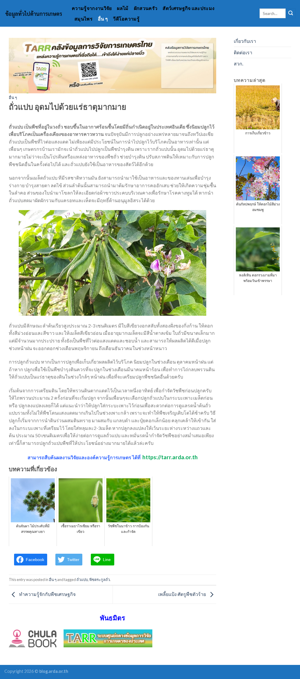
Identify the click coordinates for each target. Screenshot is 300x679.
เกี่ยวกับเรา (245, 41)
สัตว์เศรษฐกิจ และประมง (188, 8)
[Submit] (291, 13)
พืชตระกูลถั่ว (99, 579)
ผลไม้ (122, 8)
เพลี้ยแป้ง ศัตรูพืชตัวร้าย (182, 594)
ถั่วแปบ (82, 579)
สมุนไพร (83, 18)
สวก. (238, 63)
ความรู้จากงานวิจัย (92, 8)
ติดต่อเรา (243, 52)
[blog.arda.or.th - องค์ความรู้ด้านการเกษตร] (33, 13)
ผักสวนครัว (146, 8)
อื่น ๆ (103, 18)
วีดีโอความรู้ (126, 18)
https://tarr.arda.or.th (170, 457)
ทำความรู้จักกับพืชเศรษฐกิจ (47, 594)
